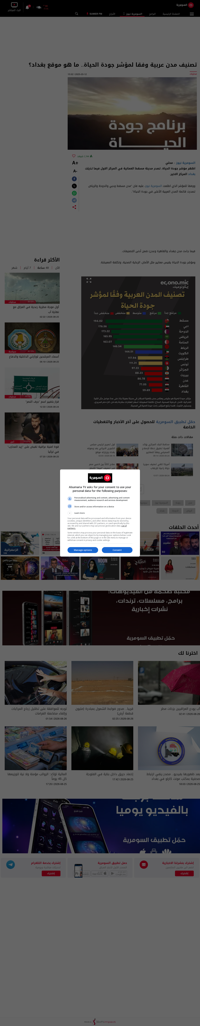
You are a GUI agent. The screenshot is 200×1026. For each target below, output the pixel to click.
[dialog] (100, 513)
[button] (100, 513)
